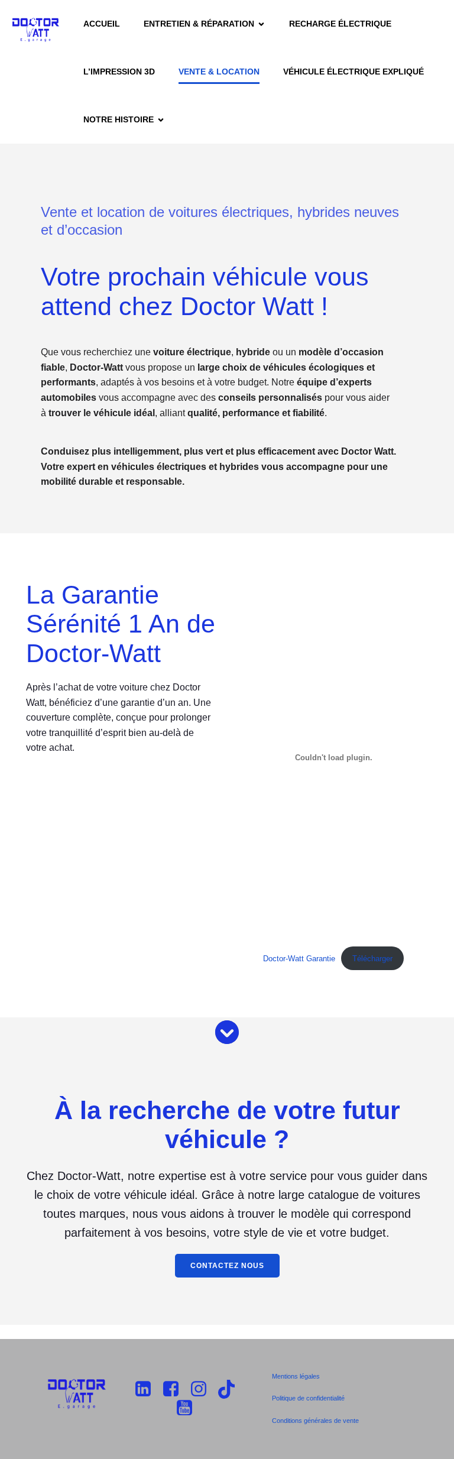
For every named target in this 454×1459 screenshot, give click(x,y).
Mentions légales (296, 1376)
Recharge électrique (340, 23)
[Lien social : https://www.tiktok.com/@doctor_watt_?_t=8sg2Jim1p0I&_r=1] (231, 1389)
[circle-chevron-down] (227, 1032)
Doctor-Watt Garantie (299, 958)
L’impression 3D (119, 71)
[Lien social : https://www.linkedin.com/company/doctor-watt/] (147, 1389)
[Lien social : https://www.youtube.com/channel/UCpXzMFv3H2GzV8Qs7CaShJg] (189, 1408)
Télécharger (372, 958)
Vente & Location (219, 71)
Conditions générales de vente (315, 1420)
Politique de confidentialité (308, 1398)
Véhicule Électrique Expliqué (353, 71)
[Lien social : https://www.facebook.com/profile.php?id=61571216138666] (175, 1389)
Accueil (101, 23)
